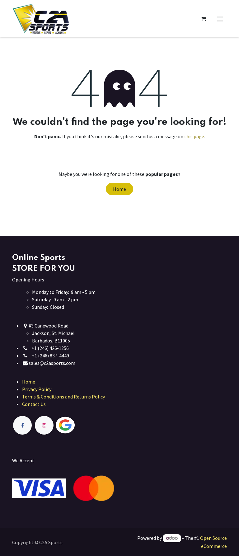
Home (119, 189)
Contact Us (34, 404)
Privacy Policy (36, 389)
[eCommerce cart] (203, 18)
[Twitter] (79, 425)
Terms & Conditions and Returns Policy (63, 396)
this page (194, 136)
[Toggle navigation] (220, 19)
